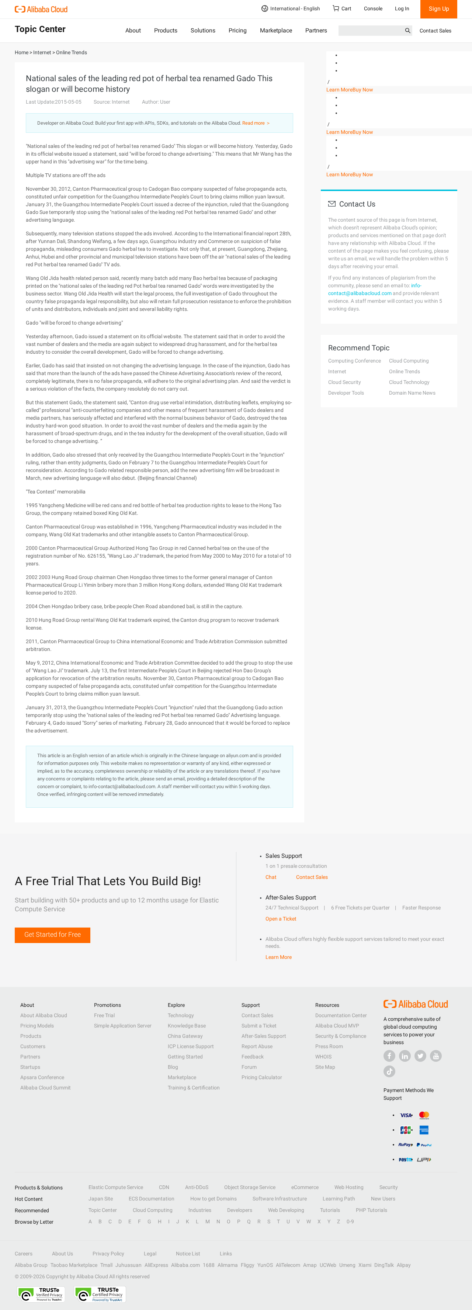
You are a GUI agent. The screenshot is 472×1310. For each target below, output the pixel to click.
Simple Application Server (123, 1026)
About (133, 30)
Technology (181, 1015)
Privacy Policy (108, 1254)
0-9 (350, 1221)
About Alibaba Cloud (43, 1015)
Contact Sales (435, 31)
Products (165, 30)
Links (226, 1254)
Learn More (339, 90)
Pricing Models (37, 1026)
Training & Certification (194, 1088)
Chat (271, 877)
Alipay (404, 1265)
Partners (316, 30)
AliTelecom (288, 1265)
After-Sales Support (264, 1036)
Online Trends (404, 371)
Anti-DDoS (196, 1187)
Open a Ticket (281, 919)
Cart (346, 8)
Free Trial (104, 1015)
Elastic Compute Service (115, 1187)
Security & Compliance (340, 1036)
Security (388, 1187)
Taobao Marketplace (74, 1265)
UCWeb (328, 1265)
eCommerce (305, 1187)
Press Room (329, 1046)
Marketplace (276, 30)
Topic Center (102, 1210)
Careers (23, 1254)
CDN (164, 1187)
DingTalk (384, 1265)
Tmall (106, 1265)
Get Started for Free (52, 934)
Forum (249, 1067)
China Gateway (185, 1036)
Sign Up (439, 8)
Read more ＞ (256, 123)
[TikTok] (389, 1071)
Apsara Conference (42, 1077)
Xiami (364, 1265)
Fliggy (247, 1265)
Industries (199, 1210)
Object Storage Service (249, 1187)
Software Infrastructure (280, 1199)
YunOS (265, 1265)
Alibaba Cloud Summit (45, 1088)
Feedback (253, 1057)
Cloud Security (344, 382)
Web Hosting (349, 1187)
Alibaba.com (185, 1265)
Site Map (325, 1067)
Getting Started (185, 1057)
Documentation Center (341, 1015)
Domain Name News (412, 393)
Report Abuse (257, 1046)
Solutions (203, 30)
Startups (30, 1067)
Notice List (188, 1254)
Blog (173, 1067)
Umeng (347, 1265)
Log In (402, 8)
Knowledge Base (187, 1026)
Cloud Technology (409, 382)
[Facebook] (389, 1056)
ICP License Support (191, 1046)
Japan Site (100, 1199)
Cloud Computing (409, 361)
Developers (239, 1210)
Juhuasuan (128, 1265)
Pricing (238, 30)
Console (373, 8)
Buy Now (363, 90)
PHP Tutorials (371, 1210)
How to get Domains (213, 1199)
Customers (32, 1046)
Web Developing (286, 1210)
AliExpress (156, 1265)
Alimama (228, 1265)
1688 (209, 1265)
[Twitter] (420, 1056)
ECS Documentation (151, 1199)
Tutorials (330, 1210)
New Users (383, 1199)
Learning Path (339, 1199)
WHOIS (323, 1057)
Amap (310, 1265)
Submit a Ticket (259, 1026)
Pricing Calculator (262, 1077)
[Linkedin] (405, 1056)
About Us (62, 1254)
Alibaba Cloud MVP (337, 1026)
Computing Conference (354, 361)
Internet (337, 371)
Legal (150, 1254)
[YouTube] (436, 1056)
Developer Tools (346, 393)
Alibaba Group (31, 1265)
